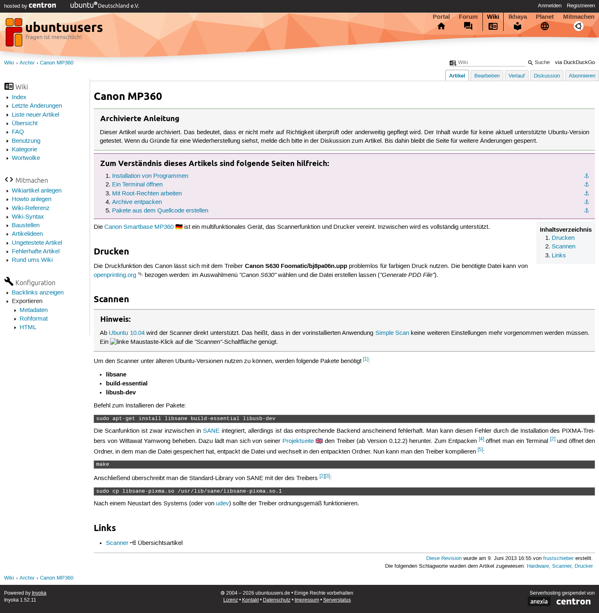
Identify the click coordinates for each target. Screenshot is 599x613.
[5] (480, 450)
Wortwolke (26, 158)
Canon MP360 (56, 63)
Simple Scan (392, 333)
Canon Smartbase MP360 (139, 227)
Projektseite (298, 441)
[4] (481, 439)
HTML (28, 327)
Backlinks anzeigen (38, 293)
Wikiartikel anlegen (37, 191)
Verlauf (517, 76)
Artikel (457, 75)
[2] (552, 439)
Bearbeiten (487, 76)
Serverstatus (337, 600)
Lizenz (230, 600)
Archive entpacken (137, 202)
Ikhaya (518, 17)
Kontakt (250, 600)
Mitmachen (579, 17)
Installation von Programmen (150, 176)
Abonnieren (582, 76)
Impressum (307, 600)
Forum (468, 17)
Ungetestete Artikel (37, 243)
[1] (365, 359)
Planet (545, 17)
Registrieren (581, 5)
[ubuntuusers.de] (55, 34)
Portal (441, 17)
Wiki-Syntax (28, 217)
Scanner (117, 543)
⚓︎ (586, 176)
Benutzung (26, 141)
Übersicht (24, 123)
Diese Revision (444, 558)
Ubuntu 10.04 (126, 333)
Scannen (563, 246)
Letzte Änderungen (37, 106)
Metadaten (34, 310)
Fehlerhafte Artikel (35, 251)
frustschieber (558, 558)
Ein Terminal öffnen (137, 184)
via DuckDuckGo (575, 63)
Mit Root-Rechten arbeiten (147, 193)
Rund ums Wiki (32, 260)
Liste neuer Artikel (35, 115)
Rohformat (34, 319)
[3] (327, 476)
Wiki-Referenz (31, 208)
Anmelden (550, 5)
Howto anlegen (31, 199)
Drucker (584, 566)
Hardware (538, 566)
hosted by (16, 6)
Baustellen (26, 225)
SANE (211, 431)
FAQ (18, 132)
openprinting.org (115, 275)
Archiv (27, 63)
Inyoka (39, 593)
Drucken (563, 238)
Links (559, 255)
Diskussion (547, 76)
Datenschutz (277, 600)
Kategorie (24, 149)
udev (222, 503)
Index (19, 97)
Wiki (493, 17)
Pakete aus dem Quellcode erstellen (160, 211)
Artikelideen (27, 234)
